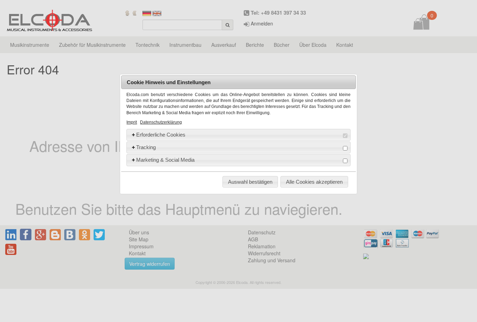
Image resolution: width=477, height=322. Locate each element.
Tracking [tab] (146, 147)
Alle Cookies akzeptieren (314, 182)
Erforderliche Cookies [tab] (160, 135)
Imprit (131, 122)
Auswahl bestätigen (250, 182)
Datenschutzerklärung (161, 122)
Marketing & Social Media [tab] (165, 160)
